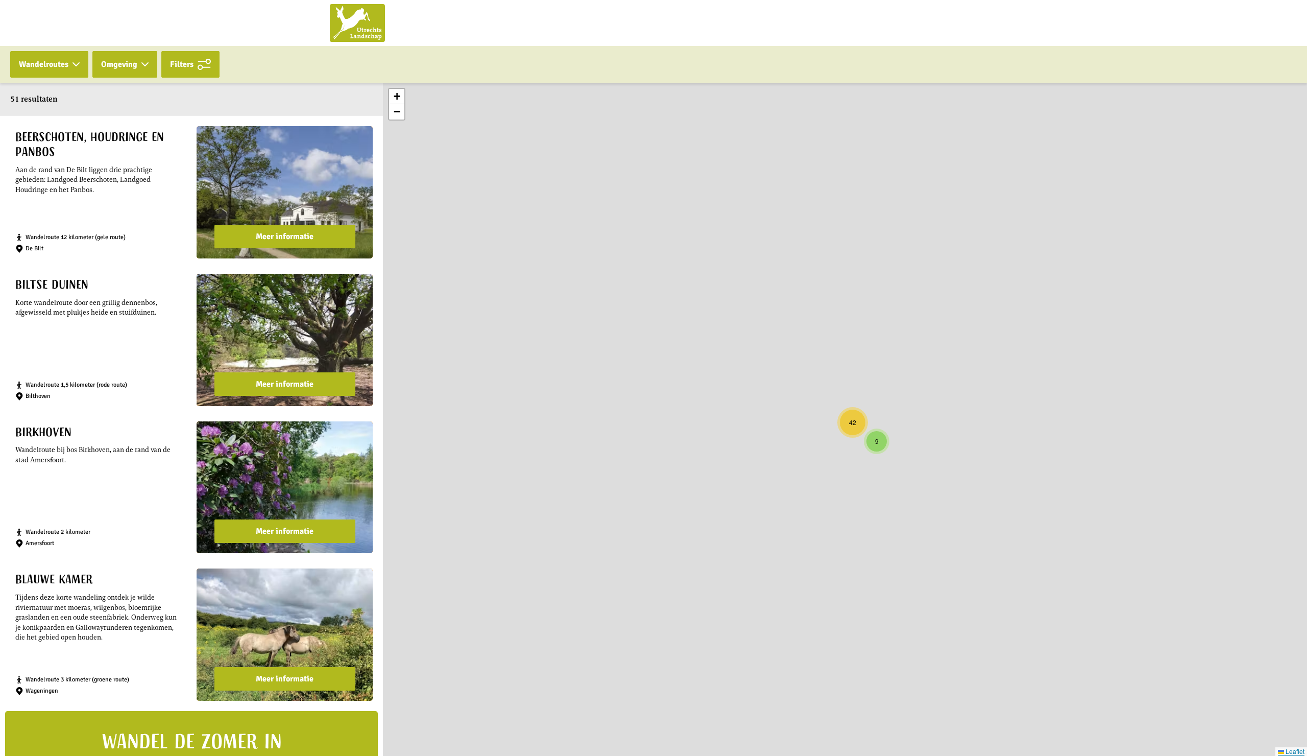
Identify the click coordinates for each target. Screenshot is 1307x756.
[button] (876, 441)
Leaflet (1294, 751)
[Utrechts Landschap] (357, 23)
